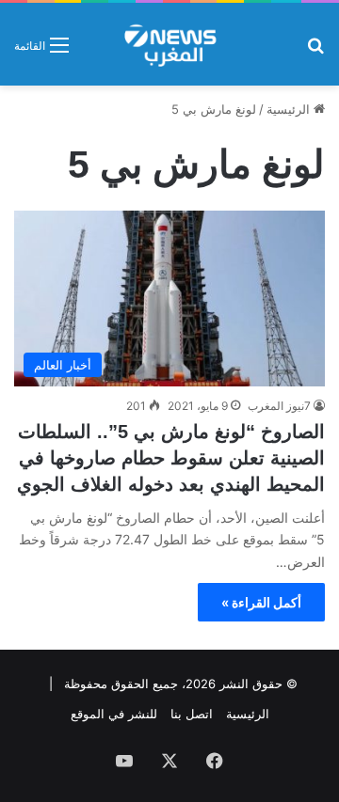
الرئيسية (290, 109)
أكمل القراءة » (261, 602)
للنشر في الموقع (114, 713)
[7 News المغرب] (169, 44)
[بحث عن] (315, 51)
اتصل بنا (191, 713)
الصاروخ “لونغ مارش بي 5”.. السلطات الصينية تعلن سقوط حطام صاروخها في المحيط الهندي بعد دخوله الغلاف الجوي (171, 458)
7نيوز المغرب (279, 406)
